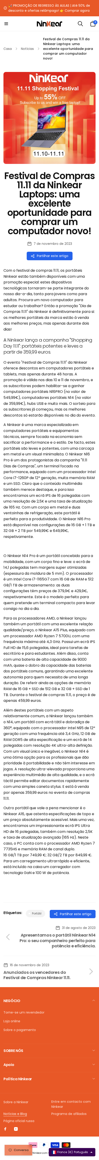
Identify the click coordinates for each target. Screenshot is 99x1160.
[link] (49, 8)
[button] (6, 24)
